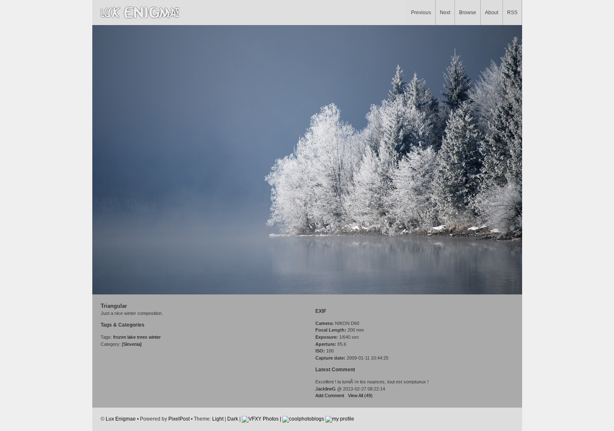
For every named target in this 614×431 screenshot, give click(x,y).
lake (131, 337)
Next (445, 12)
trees (142, 337)
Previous (421, 12)
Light (217, 418)
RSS (512, 12)
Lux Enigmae (121, 418)
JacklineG (325, 388)
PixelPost (179, 418)
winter (155, 337)
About (491, 12)
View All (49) (360, 395)
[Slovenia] (132, 344)
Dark (232, 418)
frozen (119, 337)
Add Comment (329, 395)
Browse (467, 12)
